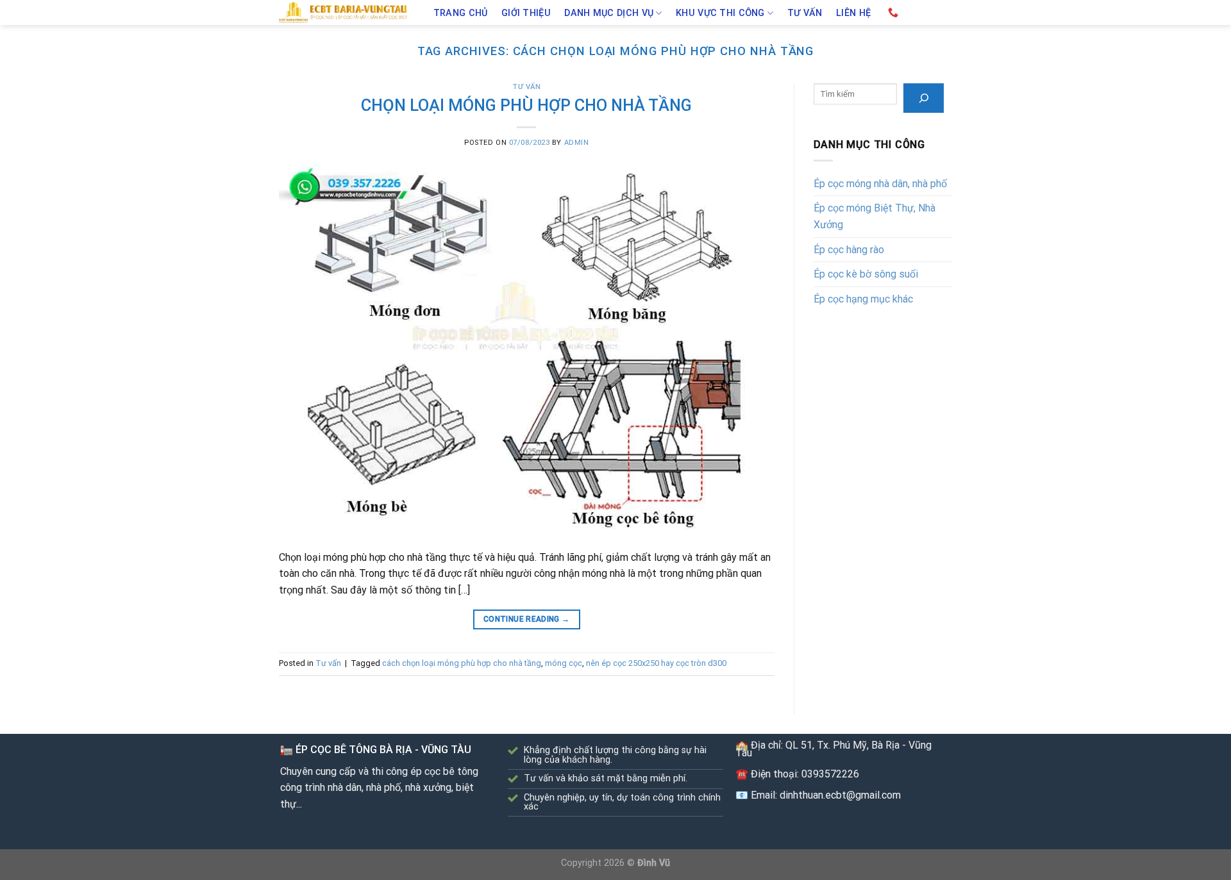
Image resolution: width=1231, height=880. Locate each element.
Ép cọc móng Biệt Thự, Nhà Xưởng (874, 216)
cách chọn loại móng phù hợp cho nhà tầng (461, 663)
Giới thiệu (526, 13)
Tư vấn (805, 13)
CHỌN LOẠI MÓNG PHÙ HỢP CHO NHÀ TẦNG (526, 105)
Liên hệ (853, 13)
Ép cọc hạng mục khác (863, 299)
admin (576, 142)
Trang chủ (460, 13)
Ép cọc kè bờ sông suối (866, 274)
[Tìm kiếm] (923, 97)
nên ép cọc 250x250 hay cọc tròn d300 (656, 663)
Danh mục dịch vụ (608, 13)
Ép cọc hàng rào (849, 250)
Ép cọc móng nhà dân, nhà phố (880, 184)
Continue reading (526, 619)
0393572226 (830, 774)
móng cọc (563, 663)
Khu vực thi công (720, 13)
